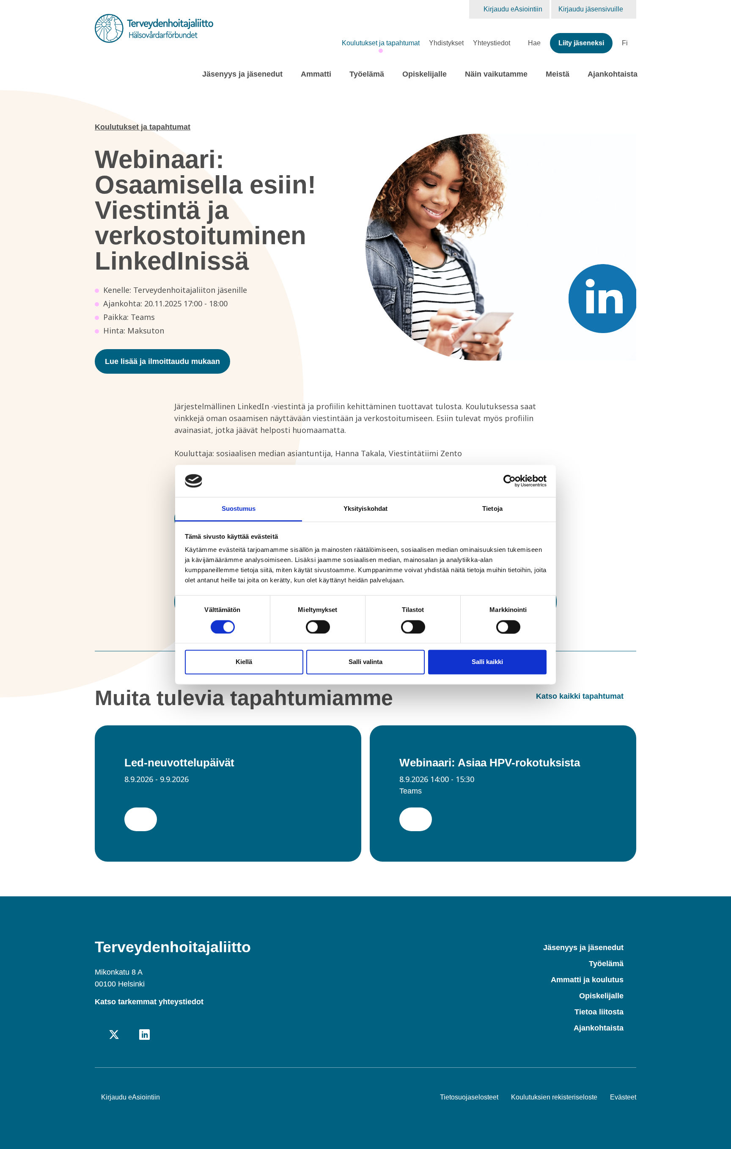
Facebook (99, 1035)
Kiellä (244, 662)
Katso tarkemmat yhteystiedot (149, 1001)
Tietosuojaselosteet (469, 1097)
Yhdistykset (446, 43)
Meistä (557, 74)
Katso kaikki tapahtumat (580, 696)
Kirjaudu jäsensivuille (591, 9)
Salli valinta (365, 662)
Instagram (129, 1035)
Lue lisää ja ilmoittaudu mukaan (162, 361)
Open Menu (289, 75)
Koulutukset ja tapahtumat (381, 43)
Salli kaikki (487, 662)
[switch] (318, 627)
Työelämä (366, 74)
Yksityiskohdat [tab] (365, 509)
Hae (534, 43)
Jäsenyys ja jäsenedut (242, 74)
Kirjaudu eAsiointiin (513, 9)
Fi (625, 43)
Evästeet (623, 1097)
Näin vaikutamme (496, 74)
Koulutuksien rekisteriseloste (554, 1097)
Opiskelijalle (424, 74)
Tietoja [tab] (492, 509)
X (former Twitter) (114, 1035)
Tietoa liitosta (599, 1012)
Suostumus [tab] (239, 509)
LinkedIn (144, 1035)
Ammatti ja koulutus (587, 979)
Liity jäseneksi (581, 43)
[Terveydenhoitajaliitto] (154, 28)
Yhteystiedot (491, 43)
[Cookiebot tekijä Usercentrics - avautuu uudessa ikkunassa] (510, 480)
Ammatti (316, 74)
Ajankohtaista (613, 74)
